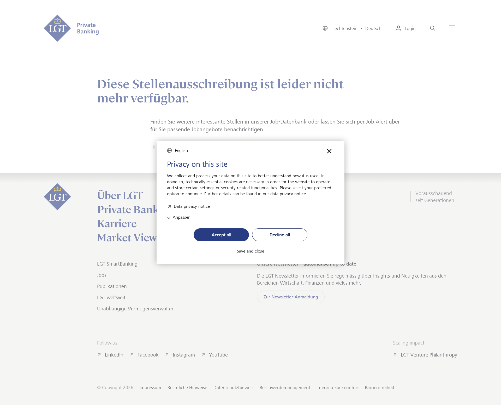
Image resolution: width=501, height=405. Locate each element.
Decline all (280, 235)
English (181, 150)
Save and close (250, 251)
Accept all (221, 235)
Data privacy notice (192, 206)
